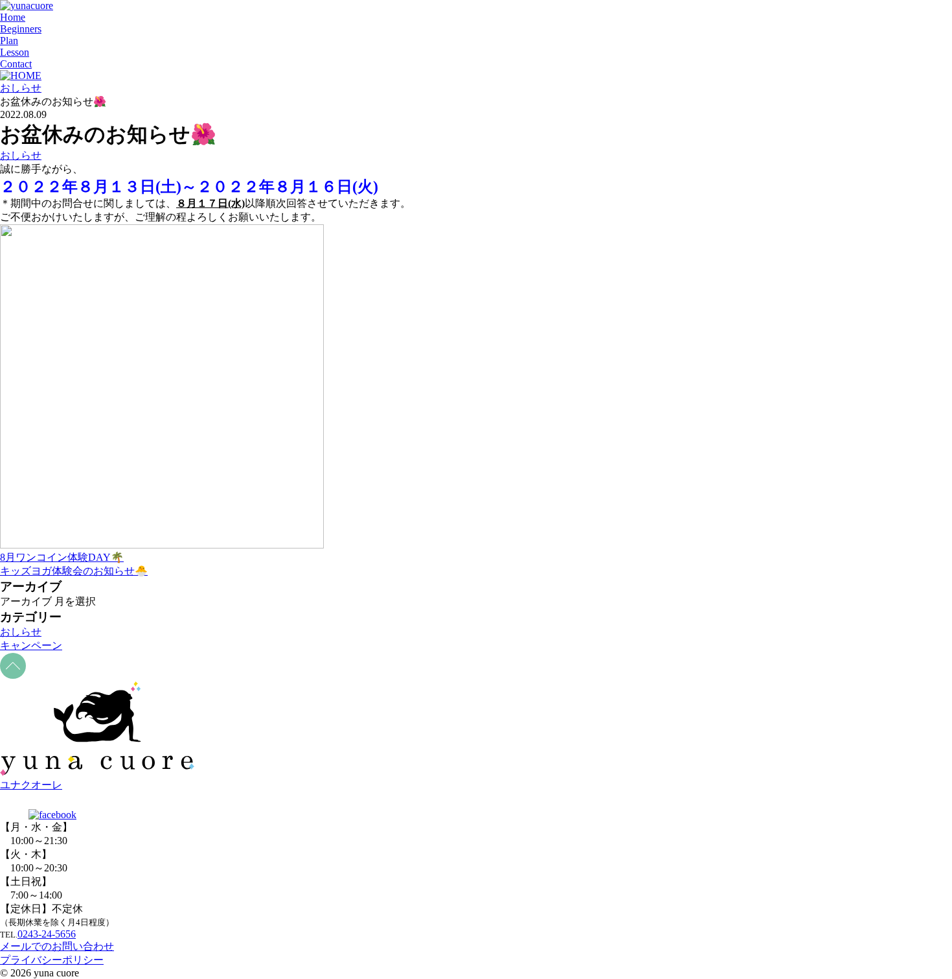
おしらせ (20, 155)
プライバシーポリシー (52, 959)
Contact (16, 63)
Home (12, 17)
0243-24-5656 (46, 933)
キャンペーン (31, 645)
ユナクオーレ (31, 784)
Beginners (20, 28)
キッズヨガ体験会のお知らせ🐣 (74, 570)
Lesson (14, 52)
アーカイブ (26, 601)
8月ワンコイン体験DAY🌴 (62, 557)
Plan (9, 40)
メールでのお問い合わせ (57, 946)
